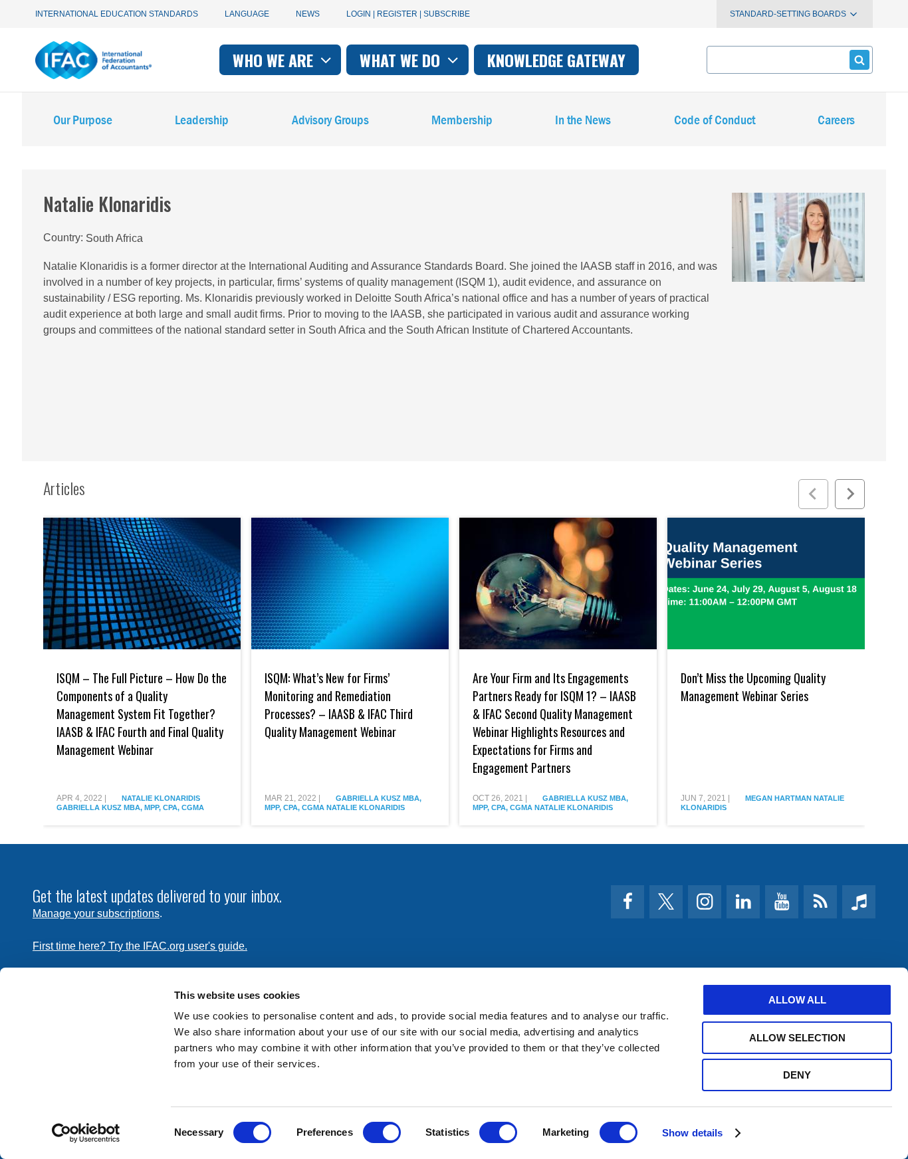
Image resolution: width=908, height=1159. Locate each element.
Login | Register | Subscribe (408, 14)
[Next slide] (850, 494)
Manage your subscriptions (96, 913)
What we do (402, 60)
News (308, 14)
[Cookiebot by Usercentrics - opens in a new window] (86, 1133)
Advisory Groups (330, 119)
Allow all (797, 999)
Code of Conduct (714, 119)
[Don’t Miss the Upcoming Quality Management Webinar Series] (766, 583)
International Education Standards (116, 14)
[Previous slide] (813, 494)
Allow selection (797, 1037)
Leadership (202, 119)
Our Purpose (82, 119)
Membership (462, 119)
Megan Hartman (778, 798)
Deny (797, 1075)
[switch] (382, 1132)
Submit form (859, 60)
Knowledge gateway (556, 60)
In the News (583, 119)
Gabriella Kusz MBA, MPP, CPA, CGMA (130, 807)
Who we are (275, 60)
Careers (836, 119)
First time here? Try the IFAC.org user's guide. (140, 946)
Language (247, 14)
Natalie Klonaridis (161, 798)
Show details (692, 1132)
